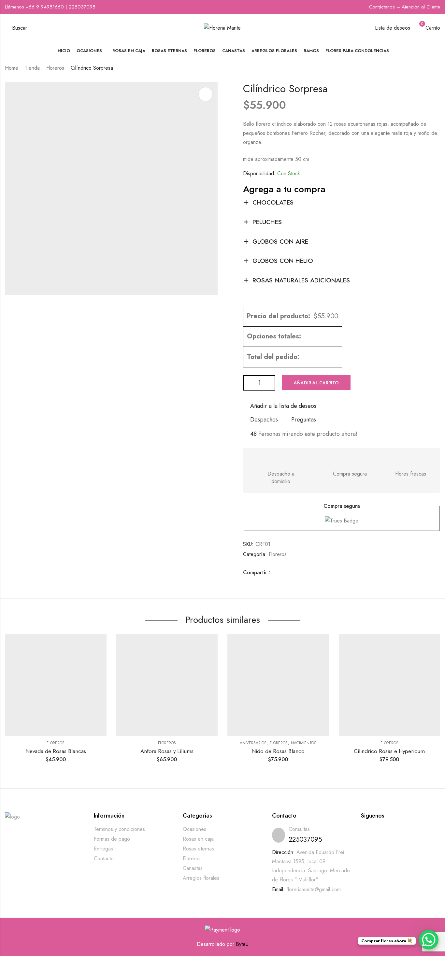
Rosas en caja (198, 839)
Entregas (103, 848)
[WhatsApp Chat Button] (428, 939)
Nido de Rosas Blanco (278, 751)
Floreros (55, 68)
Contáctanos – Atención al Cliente (404, 6)
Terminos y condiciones (119, 829)
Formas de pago (112, 839)
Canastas (193, 868)
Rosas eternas (198, 848)
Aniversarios (253, 743)
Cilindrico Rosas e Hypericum (389, 751)
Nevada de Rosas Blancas (55, 751)
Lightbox (205, 94)
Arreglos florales (201, 878)
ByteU (242, 944)
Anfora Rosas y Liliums (167, 751)
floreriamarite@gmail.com (313, 889)
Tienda (32, 68)
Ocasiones (194, 829)
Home (11, 68)
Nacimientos (303, 743)
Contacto (104, 858)
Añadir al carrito (316, 382)
